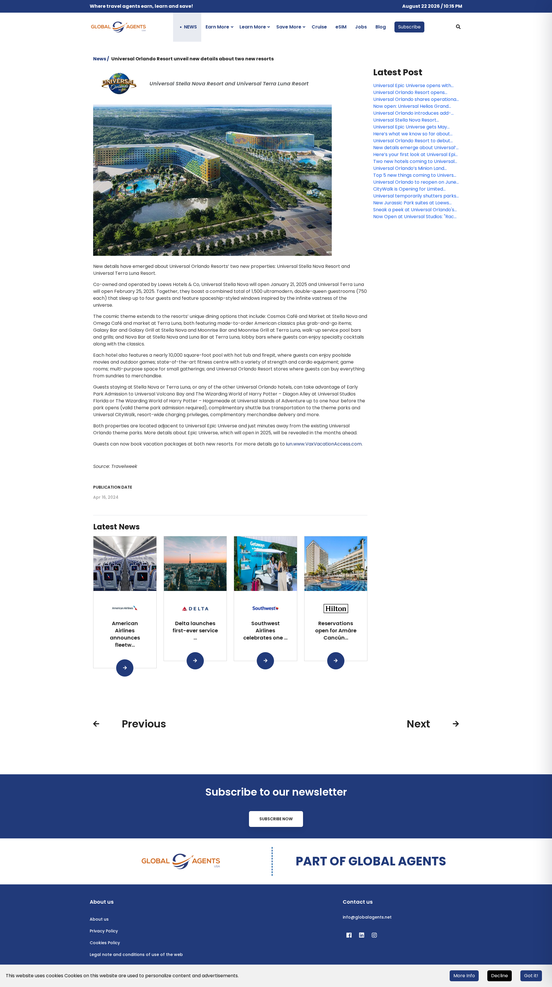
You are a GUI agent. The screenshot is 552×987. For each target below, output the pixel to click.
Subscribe (409, 27)
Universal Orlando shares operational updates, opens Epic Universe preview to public (416, 99)
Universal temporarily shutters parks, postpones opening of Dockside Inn (415, 196)
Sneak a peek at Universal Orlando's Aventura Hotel (413, 209)
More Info (464, 975)
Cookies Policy (105, 943)
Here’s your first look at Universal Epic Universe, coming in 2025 (415, 154)
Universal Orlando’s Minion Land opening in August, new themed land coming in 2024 (414, 168)
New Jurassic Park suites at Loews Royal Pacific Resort (411, 202)
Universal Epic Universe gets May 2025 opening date (410, 127)
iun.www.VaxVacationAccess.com (324, 444)
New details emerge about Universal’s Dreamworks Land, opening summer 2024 (415, 147)
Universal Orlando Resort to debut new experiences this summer (411, 140)
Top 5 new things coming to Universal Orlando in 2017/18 (415, 175)
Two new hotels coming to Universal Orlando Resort (414, 161)
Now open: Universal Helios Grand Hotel (410, 106)
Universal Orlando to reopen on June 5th (414, 182)
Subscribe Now (276, 819)
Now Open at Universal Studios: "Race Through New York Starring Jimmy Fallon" (415, 216)
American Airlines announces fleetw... (125, 634)
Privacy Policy (104, 931)
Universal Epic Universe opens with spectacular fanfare (412, 85)
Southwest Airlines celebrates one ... (265, 630)
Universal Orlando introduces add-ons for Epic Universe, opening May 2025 (412, 113)
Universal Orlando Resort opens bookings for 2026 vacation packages (415, 92)
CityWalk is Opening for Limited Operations (408, 189)
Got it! (531, 975)
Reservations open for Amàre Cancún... (335, 630)
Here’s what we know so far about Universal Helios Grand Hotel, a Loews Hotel (415, 133)
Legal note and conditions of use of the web (136, 954)
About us (99, 919)
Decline (499, 975)
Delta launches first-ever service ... (195, 630)
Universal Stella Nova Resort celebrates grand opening (404, 120)
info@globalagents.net (367, 917)
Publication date (112, 487)
